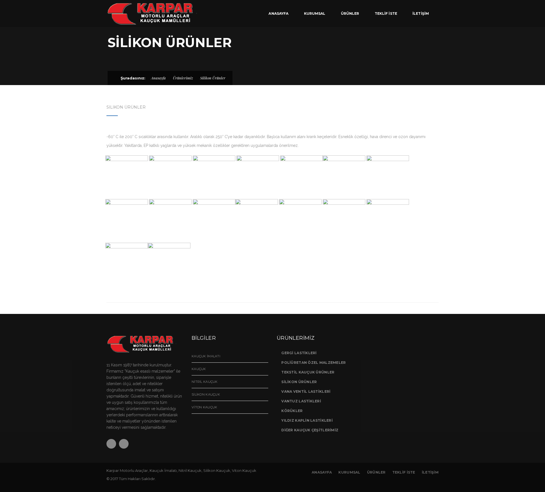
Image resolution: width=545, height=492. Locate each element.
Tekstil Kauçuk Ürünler (307, 372)
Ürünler (376, 472)
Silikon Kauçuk (206, 394)
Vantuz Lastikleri (301, 401)
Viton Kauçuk (204, 407)
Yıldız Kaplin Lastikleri (307, 420)
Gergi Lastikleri (298, 353)
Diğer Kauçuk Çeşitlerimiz (309, 430)
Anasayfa (158, 77)
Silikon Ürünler (299, 382)
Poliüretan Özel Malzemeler (313, 362)
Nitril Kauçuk (205, 382)
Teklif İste (403, 472)
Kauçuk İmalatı (206, 356)
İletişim (430, 472)
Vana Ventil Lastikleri (305, 391)
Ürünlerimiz (183, 77)
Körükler (292, 411)
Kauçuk (199, 369)
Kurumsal (349, 472)
